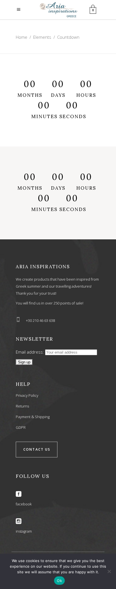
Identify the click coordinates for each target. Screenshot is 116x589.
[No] (109, 571)
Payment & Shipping (33, 416)
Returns (22, 406)
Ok (59, 580)
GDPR (21, 427)
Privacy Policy (27, 395)
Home (21, 37)
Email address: (30, 352)
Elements (42, 37)
